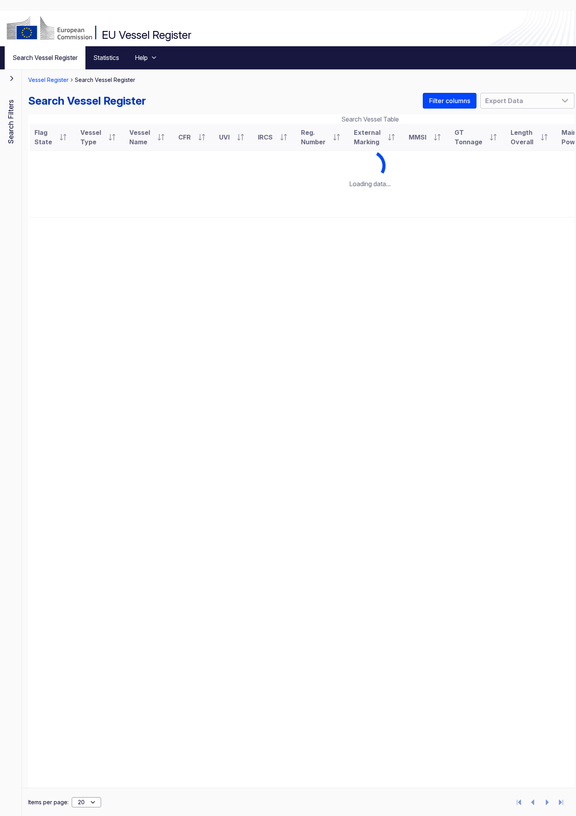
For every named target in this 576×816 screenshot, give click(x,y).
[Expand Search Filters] (12, 78)
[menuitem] (45, 57)
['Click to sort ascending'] (63, 137)
